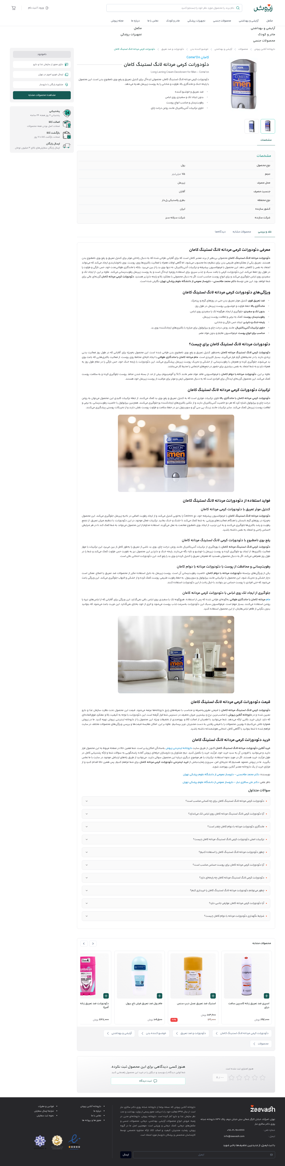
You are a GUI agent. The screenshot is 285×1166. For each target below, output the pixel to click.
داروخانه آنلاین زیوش (90, 1106)
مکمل (269, 21)
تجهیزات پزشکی (196, 21)
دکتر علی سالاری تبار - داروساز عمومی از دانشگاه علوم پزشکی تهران (221, 782)
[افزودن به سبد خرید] (266, 996)
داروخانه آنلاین (188, 1107)
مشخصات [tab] (266, 140)
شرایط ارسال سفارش (44, 1111)
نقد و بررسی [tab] (265, 232)
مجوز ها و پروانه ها (91, 1120)
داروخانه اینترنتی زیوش (179, 748)
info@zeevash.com (234, 1136)
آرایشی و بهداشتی (249, 21)
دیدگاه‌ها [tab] (220, 232)
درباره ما (135, 21)
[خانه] (263, 8)
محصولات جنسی (222, 21)
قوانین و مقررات (46, 1106)
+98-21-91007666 (235, 1130)
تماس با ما (153, 21)
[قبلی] (93, 944)
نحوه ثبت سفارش (45, 1116)
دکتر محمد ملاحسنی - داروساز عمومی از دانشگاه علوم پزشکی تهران (221, 774)
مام (268, 600)
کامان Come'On (198, 57)
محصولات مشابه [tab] (242, 232)
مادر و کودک (266, 34)
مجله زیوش (117, 21)
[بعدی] (84, 944)
